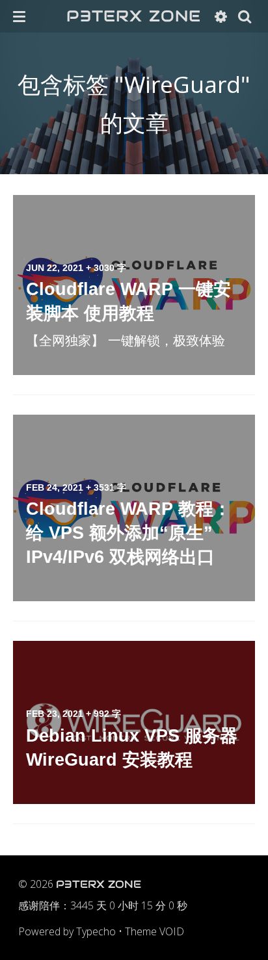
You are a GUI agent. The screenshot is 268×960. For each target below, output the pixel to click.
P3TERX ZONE (133, 16)
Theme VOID (154, 931)
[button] (19, 16)
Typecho (96, 931)
